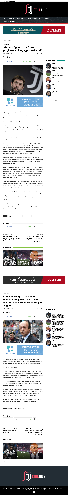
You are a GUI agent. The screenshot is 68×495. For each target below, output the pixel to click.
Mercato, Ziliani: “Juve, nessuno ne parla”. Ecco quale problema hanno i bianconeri (12, 238)
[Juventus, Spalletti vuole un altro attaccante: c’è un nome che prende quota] (36, 258)
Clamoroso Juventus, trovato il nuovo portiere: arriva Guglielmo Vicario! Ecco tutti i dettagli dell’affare (58, 95)
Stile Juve (9, 259)
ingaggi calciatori (12, 216)
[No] (66, 490)
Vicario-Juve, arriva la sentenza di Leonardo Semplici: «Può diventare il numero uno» (58, 87)
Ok (34, 492)
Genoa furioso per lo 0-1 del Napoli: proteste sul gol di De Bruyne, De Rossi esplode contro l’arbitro (23, 263)
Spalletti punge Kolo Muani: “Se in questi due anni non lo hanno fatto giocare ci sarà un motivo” (10, 263)
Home (4, 40)
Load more (54, 100)
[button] (62, 20)
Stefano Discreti (27, 216)
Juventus (9, 40)
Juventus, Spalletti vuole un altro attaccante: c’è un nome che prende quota (37, 263)
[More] (34, 61)
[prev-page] (4, 269)
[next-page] (7, 269)
